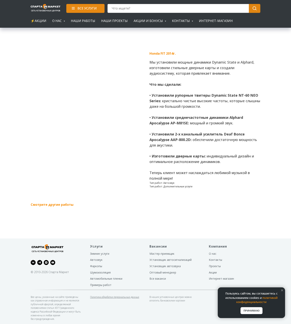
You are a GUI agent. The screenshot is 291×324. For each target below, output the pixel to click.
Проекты (215, 266)
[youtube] (52, 262)
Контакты (215, 260)
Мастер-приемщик (161, 253)
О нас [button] (57, 21)
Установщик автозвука (165, 266)
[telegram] (39, 262)
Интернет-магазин (216, 21)
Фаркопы (96, 266)
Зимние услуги (99, 253)
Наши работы (83, 21)
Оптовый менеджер (162, 272)
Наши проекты (114, 21)
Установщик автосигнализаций (170, 260)
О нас (212, 253)
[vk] (33, 262)
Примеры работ (100, 285)
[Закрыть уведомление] (282, 290)
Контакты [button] (181, 21)
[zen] (46, 262)
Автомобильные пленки (106, 278)
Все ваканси (157, 278)
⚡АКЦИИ (38, 21)
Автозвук (96, 260)
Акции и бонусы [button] (149, 21)
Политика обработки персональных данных (114, 297)
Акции (213, 272)
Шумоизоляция (100, 272)
